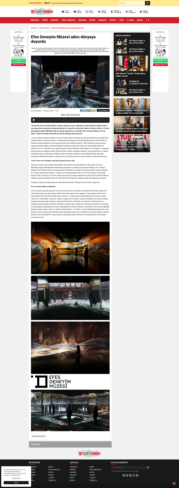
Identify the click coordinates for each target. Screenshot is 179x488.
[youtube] (134, 475)
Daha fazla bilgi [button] (16, 478)
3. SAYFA (130, 20)
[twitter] (84, 111)
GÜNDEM (54, 20)
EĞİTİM (92, 20)
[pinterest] (89, 111)
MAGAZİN (102, 20)
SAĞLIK (140, 20)
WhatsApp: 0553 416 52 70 (160, 60)
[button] (148, 20)
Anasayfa (34, 28)
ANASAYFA (34, 20)
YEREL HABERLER (68, 20)
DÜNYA (45, 20)
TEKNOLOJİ (52, 480)
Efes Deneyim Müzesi (38, 436)
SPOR (121, 20)
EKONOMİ (82, 20)
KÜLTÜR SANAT (44, 28)
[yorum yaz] (95, 111)
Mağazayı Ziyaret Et (160, 64)
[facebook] (81, 111)
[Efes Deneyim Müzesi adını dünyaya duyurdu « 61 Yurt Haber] (42, 11)
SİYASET (112, 20)
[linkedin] (86, 111)
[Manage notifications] (174, 483)
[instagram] (130, 475)
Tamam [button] (16, 482)
